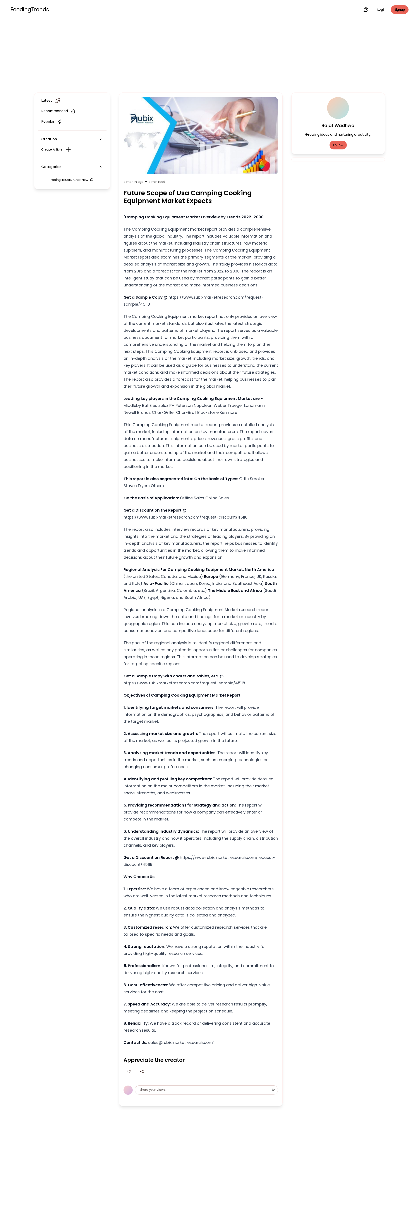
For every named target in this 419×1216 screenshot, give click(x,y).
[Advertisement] (209, 55)
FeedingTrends (29, 9)
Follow (338, 145)
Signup (399, 9)
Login (381, 9)
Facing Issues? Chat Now (69, 180)
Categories (51, 166)
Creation (49, 139)
